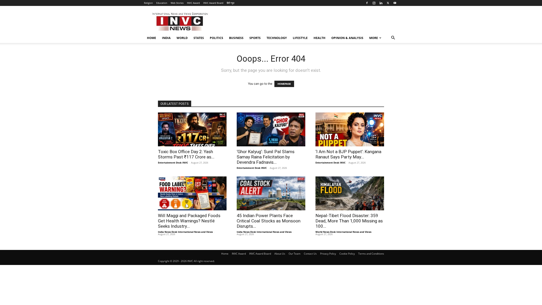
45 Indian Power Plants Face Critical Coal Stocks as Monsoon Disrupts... (268, 221)
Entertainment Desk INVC (173, 162)
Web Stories (177, 2)
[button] (393, 38)
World (182, 38)
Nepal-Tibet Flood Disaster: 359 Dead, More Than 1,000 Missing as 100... (349, 221)
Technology (277, 38)
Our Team (294, 253)
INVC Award (193, 2)
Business (236, 38)
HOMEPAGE (284, 83)
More (373, 38)
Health (319, 38)
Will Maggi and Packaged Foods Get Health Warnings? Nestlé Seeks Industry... (189, 221)
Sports (255, 38)
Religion (148, 2)
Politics (216, 38)
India (166, 38)
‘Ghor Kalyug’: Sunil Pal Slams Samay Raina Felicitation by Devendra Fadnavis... (266, 157)
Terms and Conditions (371, 253)
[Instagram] (374, 3)
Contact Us (310, 253)
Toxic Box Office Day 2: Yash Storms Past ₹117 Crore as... (186, 154)
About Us (279, 253)
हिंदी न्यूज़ (230, 2)
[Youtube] (395, 3)
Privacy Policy (328, 253)
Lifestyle (300, 38)
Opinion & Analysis (347, 38)
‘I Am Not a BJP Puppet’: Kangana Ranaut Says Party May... (348, 154)
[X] (388, 3)
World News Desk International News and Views (343, 231)
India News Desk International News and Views (185, 231)
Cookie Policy (347, 253)
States (199, 38)
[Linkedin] (381, 3)
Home (151, 38)
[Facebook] (367, 3)
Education (161, 2)
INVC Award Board (213, 2)
